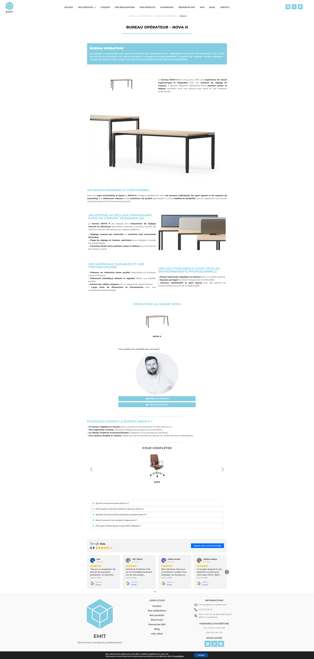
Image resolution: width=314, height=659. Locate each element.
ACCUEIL (68, 7)
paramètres (179, 656)
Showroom (166, 7)
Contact (225, 7)
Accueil (131, 16)
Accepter (201, 655)
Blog (212, 7)
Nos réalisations (125, 7)
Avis (202, 7)
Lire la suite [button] (95, 577)
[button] (91, 469)
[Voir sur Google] (92, 560)
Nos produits (147, 7)
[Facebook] (300, 6)
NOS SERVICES (85, 7)
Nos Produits (145, 16)
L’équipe (105, 7)
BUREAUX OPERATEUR (166, 16)
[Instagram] (294, 6)
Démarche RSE (186, 7)
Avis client (157, 633)
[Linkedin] (288, 6)
